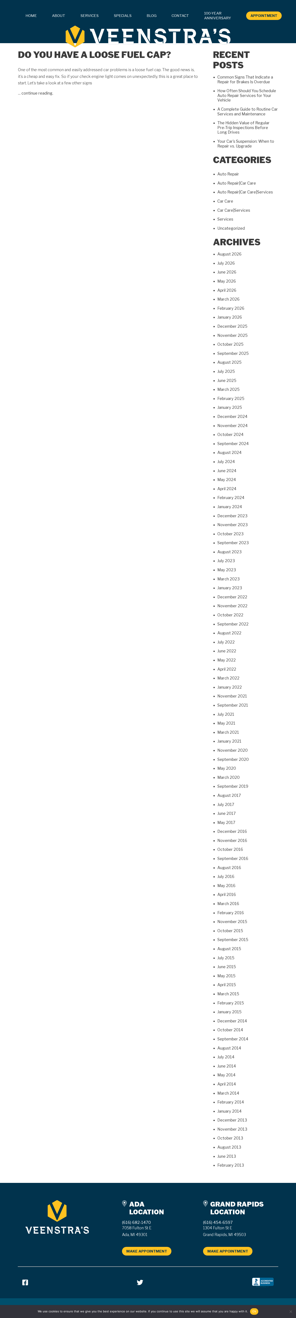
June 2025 (226, 380)
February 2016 (230, 912)
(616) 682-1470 (136, 1222)
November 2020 (232, 750)
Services (225, 219)
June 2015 (226, 966)
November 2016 (232, 840)
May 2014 (226, 1075)
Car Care (225, 201)
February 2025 (230, 398)
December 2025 (232, 326)
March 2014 (228, 1093)
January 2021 (229, 741)
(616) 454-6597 (218, 1222)
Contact (180, 15)
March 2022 (228, 678)
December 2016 (232, 831)
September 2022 (233, 624)
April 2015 (226, 984)
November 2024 (232, 425)
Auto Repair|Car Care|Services (245, 192)
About (58, 15)
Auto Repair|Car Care (236, 183)
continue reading (36, 93)
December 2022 (232, 597)
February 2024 (230, 497)
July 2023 (226, 560)
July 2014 (225, 1057)
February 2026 (230, 308)
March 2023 (228, 579)
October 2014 (230, 1030)
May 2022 (226, 660)
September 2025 (233, 353)
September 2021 (232, 705)
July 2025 (226, 371)
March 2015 (228, 994)
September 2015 (232, 939)
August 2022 (229, 633)
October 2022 (230, 615)
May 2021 (226, 723)
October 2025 (230, 344)
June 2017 (226, 813)
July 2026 (226, 263)
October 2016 (230, 849)
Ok (254, 1311)
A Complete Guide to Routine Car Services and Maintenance (247, 111)
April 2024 (226, 488)
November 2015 (232, 921)
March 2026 (228, 299)
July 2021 (225, 714)
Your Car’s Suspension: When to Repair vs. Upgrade (245, 143)
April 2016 (226, 894)
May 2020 (226, 768)
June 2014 (226, 1066)
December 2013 (232, 1120)
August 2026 (229, 254)
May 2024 (226, 479)
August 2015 (229, 948)
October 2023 (230, 534)
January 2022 (229, 687)
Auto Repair (228, 174)
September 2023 (233, 542)
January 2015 (229, 1012)
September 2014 (232, 1039)
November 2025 (232, 335)
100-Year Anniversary (217, 15)
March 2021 (228, 732)
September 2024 (233, 443)
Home (31, 15)
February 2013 (230, 1165)
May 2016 (226, 885)
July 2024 (226, 461)
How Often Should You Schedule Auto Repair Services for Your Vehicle (246, 95)
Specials (123, 15)
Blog (151, 15)
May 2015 (226, 976)
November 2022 (232, 606)
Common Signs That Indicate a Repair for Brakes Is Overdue (245, 79)
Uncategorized (231, 228)
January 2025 (229, 407)
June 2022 (226, 651)
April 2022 (226, 669)
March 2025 (228, 389)
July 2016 (225, 876)
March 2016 (228, 903)
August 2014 (229, 1048)
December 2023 (232, 516)
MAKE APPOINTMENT (146, 1251)
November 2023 (232, 524)
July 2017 (225, 804)
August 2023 (229, 552)
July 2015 (225, 958)
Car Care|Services (233, 210)
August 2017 (229, 795)
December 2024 (232, 416)
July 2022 (226, 642)
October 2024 (230, 434)
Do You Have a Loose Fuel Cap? (94, 54)
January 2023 (229, 588)
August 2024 (229, 452)
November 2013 (232, 1129)
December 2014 (232, 1021)
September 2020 (233, 759)
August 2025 (229, 362)
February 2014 (230, 1102)
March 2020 (228, 777)
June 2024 (226, 470)
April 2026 (226, 290)
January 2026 (229, 317)
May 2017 (226, 822)
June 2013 (226, 1156)
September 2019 (232, 786)
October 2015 (230, 930)
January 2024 (229, 506)
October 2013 (230, 1138)
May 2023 (226, 570)
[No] (290, 1311)
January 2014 (229, 1111)
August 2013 (229, 1147)
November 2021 (232, 696)
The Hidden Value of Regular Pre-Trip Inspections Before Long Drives (243, 127)
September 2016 (232, 858)
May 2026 (226, 281)
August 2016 (229, 867)
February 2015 (230, 1003)
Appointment (263, 16)
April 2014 (226, 1084)
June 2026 (226, 272)
